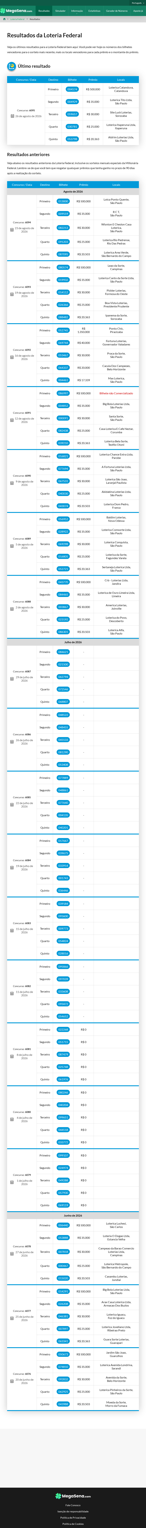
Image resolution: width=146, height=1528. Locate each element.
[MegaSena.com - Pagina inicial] (18, 12)
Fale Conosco (73, 1505)
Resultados (44, 10)
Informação (77, 10)
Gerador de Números (117, 10)
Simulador (60, 10)
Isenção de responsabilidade (73, 1511)
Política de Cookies (73, 1523)
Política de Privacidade (73, 1517)
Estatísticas (94, 10)
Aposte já (138, 10)
